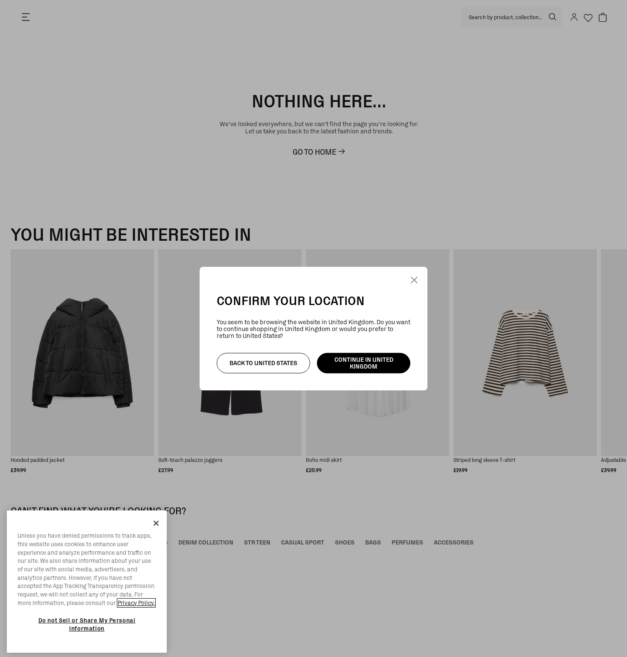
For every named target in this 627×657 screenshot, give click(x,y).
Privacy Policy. (136, 603)
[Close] (156, 523)
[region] (87, 581)
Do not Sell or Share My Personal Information (87, 624)
